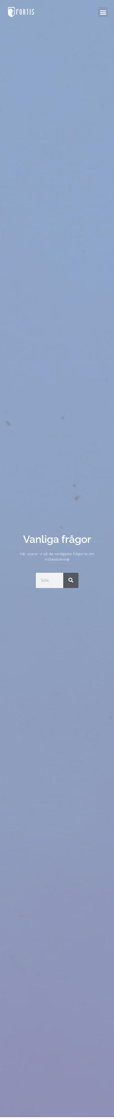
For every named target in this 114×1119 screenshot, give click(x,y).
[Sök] (70, 580)
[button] (103, 12)
